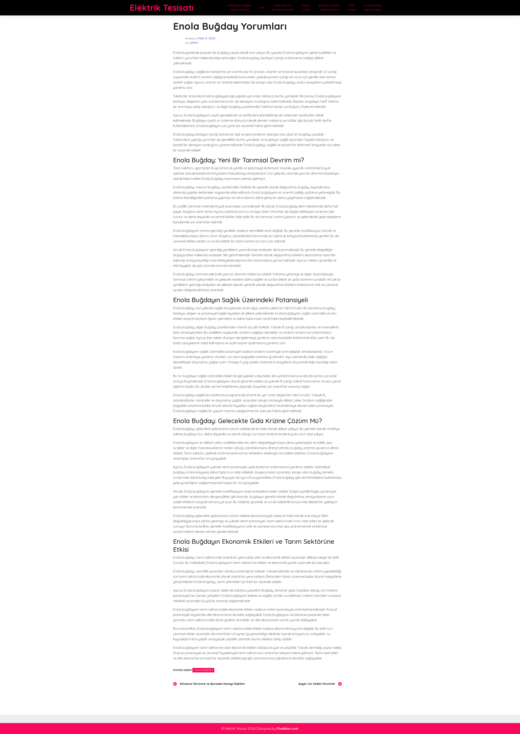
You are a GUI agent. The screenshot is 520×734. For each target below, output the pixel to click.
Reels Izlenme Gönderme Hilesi (283, 7)
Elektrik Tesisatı (162, 7)
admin (194, 43)
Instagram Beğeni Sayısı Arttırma (239, 7)
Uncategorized (203, 670)
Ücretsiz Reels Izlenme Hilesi (372, 7)
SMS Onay (351, 7)
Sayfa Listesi (306, 7)
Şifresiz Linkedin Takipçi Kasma (329, 7)
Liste (262, 7)
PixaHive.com (287, 728)
